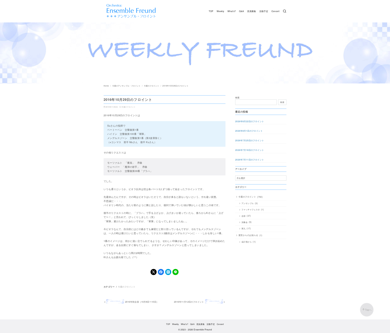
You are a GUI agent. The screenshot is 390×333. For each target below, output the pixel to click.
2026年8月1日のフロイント (249, 130)
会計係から (246, 241)
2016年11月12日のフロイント (189, 301)
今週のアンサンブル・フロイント (126, 85)
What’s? (231, 11)
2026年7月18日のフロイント (249, 149)
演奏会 (244, 222)
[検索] (284, 11)
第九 (243, 228)
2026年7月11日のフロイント (249, 159)
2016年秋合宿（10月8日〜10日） (142, 301)
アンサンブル (247, 203)
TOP (211, 11)
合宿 (243, 216)
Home (106, 85)
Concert (275, 11)
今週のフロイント (152, 85)
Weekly (220, 11)
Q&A (241, 11)
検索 (237, 97)
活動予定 (263, 11)
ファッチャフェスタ (250, 209)
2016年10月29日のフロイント (175, 85)
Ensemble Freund (203, 329)
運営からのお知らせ (248, 235)
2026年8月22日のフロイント (249, 121)
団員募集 (251, 11)
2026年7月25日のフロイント (249, 140)
